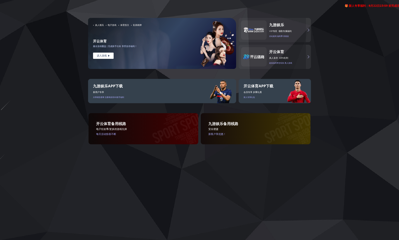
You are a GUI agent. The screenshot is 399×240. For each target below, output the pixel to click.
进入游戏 (103, 55)
